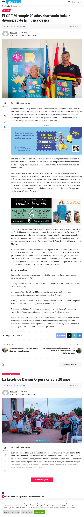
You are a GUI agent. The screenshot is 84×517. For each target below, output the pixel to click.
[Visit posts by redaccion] (5, 34)
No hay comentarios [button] (71, 364)
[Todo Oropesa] (13, 2)
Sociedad (15, 374)
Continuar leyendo (42, 480)
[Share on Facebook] (14, 26)
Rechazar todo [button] (27, 512)
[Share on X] (17, 26)
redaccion (13, 32)
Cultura (6, 10)
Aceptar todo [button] (39, 512)
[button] (4, 2)
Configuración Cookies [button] (11, 512)
